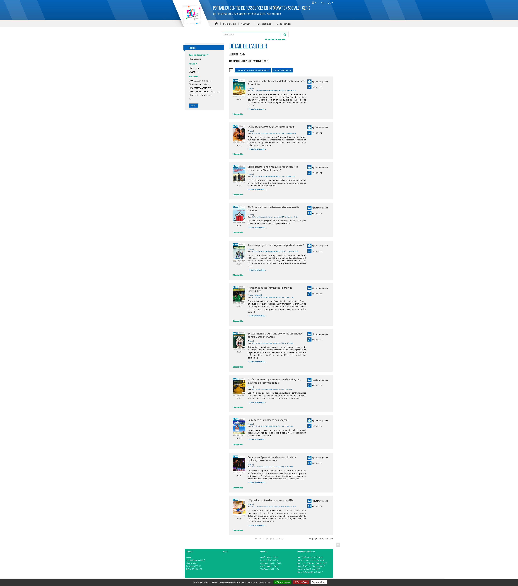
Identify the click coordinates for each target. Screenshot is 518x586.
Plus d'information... (257, 109)
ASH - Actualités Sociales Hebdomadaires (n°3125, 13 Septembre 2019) (274, 217)
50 (323, 538)
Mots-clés (193, 76)
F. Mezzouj (257, 295)
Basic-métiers (229, 24)
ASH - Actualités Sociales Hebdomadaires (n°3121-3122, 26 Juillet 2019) (275, 251)
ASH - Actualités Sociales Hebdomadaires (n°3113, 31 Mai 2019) (272, 426)
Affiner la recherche (282, 70)
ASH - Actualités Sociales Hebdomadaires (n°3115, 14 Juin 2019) (272, 343)
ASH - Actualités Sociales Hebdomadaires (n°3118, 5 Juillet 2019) (272, 297)
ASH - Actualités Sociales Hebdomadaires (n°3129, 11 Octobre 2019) (274, 133)
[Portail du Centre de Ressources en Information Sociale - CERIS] (191, 14)
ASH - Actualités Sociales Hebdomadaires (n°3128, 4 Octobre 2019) (273, 176)
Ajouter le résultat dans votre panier (252, 70)
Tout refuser (302, 582)
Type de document (197, 55)
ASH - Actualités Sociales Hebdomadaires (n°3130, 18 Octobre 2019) (274, 91)
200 (331, 538)
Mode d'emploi (284, 24)
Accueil (216, 23)
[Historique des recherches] (323, 2)
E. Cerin (250, 88)
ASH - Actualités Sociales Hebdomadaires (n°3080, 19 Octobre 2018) (274, 507)
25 (320, 538)
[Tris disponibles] (231, 70)
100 (326, 538)
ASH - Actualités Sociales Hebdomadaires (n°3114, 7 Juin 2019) (272, 389)
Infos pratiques (264, 24)
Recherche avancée (276, 39)
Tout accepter (283, 582)
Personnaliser (318, 582)
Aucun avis (317, 87)
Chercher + (246, 24)
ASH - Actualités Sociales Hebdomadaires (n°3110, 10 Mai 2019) (272, 467)
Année (192, 63)
